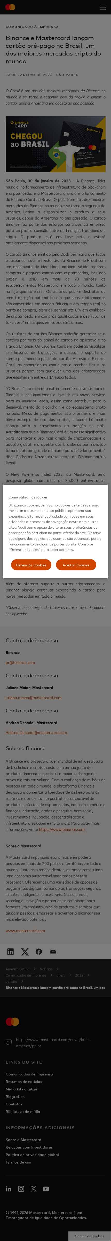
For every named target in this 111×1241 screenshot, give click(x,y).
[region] (55, 531)
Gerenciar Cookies (31, 564)
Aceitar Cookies (76, 564)
